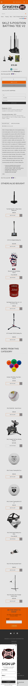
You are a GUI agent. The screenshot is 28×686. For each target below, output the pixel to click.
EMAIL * (4, 675)
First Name (4, 669)
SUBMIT (8, 681)
